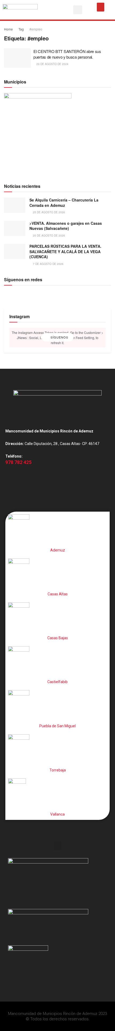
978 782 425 (18, 462)
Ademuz (57, 550)
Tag (21, 29)
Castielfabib (57, 682)
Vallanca (57, 814)
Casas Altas (58, 594)
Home (8, 29)
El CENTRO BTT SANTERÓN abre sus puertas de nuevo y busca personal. (67, 54)
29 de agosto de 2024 (52, 64)
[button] (77, 9)
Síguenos (58, 337)
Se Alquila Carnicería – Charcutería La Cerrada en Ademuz (63, 202)
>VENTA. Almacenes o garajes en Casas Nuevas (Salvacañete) (65, 225)
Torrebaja (57, 770)
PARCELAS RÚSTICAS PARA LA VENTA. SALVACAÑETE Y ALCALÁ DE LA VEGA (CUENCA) (65, 251)
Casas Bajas (57, 638)
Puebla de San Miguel (57, 726)
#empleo (35, 29)
